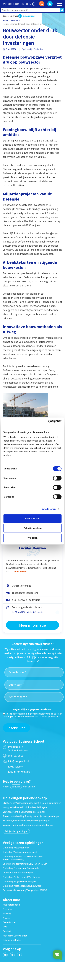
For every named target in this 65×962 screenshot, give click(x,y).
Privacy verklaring (12, 939)
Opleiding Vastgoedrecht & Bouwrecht (22, 885)
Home (5, 20)
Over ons (7, 909)
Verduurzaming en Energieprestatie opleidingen (28, 824)
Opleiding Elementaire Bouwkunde (21, 868)
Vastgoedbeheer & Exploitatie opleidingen (25, 807)
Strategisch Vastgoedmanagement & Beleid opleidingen (32, 802)
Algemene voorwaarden (15, 935)
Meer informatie (32, 625)
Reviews (7, 913)
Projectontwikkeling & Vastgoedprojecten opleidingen (31, 816)
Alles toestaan (32, 518)
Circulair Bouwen (32, 548)
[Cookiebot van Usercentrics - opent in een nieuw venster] (48, 422)
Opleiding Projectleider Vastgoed (20, 881)
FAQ (5, 926)
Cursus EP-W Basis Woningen (18, 872)
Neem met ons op (19, 786)
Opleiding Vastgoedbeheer (16, 847)
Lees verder (20, 571)
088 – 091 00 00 (15, 755)
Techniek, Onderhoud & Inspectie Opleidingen (26, 820)
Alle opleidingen (11, 904)
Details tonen (49, 509)
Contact (7, 931)
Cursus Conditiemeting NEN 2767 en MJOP (25, 863)
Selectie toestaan (33, 528)
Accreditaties (9, 922)
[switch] (57, 478)
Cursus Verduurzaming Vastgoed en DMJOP (25, 890)
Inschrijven (16, 727)
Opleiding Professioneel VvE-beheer (21, 876)
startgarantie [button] (57, 612)
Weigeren (32, 537)
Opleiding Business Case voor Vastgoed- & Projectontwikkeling (24, 858)
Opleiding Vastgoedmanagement (20, 851)
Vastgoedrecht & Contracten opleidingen (24, 811)
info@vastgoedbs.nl (18, 761)
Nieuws (14, 20)
